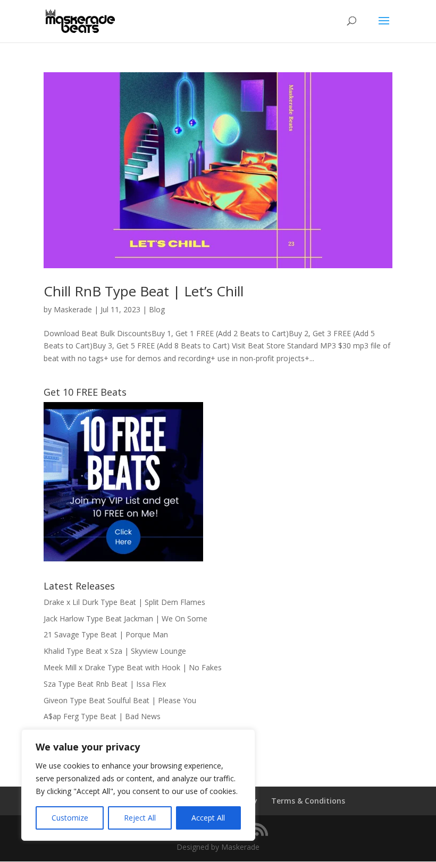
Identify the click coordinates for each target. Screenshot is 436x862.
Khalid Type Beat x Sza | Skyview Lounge (115, 651)
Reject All (140, 818)
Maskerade (73, 309)
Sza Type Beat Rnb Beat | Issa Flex (105, 684)
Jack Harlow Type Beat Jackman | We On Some (125, 618)
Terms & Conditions (308, 801)
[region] (138, 785)
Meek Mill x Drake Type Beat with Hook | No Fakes (133, 667)
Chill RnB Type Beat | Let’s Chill (144, 291)
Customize (70, 818)
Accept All (208, 818)
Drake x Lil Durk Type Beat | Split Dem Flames (124, 602)
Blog (157, 309)
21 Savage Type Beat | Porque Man (106, 634)
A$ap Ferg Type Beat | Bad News (102, 716)
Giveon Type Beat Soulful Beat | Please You (120, 700)
